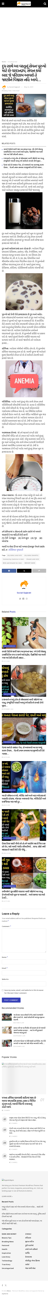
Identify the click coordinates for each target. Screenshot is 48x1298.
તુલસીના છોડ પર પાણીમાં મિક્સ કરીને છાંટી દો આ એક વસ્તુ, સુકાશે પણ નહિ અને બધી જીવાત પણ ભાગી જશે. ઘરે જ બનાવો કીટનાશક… (27, 1143)
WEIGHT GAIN (30, 563)
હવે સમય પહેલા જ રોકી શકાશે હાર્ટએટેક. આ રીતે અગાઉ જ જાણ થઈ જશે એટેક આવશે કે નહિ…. (30, 1042)
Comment (6, 926)
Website (5, 979)
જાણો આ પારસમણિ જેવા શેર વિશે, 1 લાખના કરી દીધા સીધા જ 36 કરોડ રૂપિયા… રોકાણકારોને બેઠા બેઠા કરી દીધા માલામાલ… (27, 1157)
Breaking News (8, 1241)
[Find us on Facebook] (2, 1285)
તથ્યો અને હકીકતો (31, 1249)
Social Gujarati (14, 87)
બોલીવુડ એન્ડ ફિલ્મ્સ (32, 1260)
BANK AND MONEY (9, 1234)
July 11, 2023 (6, 901)
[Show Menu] (3, 3)
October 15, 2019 (19, 1023)
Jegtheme (5, 1293)
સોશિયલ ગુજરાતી (15, 549)
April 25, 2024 (7, 853)
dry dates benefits (31, 555)
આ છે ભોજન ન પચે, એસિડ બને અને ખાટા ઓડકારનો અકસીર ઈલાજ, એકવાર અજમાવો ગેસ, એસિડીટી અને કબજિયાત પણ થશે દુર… (24, 798)
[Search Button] (45, 3)
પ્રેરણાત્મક (28, 1256)
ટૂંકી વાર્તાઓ (29, 1245)
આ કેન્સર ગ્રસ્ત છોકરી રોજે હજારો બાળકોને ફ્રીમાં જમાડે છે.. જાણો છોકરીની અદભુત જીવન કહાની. (29, 1017)
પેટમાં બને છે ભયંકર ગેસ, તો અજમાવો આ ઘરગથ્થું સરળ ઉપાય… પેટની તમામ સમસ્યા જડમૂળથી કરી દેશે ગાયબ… (24, 166)
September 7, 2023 (8, 709)
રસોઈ (27, 1264)
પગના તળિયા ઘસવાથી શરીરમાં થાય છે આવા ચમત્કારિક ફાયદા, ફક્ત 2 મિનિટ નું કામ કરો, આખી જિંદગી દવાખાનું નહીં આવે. (19, 1102)
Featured (5, 1245)
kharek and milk (33, 559)
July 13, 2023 (6, 757)
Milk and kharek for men (12, 563)
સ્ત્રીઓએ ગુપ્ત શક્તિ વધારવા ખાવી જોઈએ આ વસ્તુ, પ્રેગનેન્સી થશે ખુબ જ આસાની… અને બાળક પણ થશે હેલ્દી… (23, 894)
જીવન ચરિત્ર (29, 1241)
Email (5, 968)
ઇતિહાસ (28, 1237)
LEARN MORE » (7, 1196)
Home (4, 61)
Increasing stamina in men (13, 559)
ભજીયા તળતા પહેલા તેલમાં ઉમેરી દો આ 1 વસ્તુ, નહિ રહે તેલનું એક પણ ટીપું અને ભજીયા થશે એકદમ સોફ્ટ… (27, 1118)
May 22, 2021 (28, 87)
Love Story (6, 1256)
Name (5, 957)
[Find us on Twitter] (6, 1285)
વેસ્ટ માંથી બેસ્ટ (30, 1268)
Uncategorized (12, 61)
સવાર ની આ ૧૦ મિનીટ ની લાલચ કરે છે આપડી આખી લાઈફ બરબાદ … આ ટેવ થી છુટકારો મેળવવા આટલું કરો (29, 1030)
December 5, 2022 (20, 1046)
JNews (9, 1291)
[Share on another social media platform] (39, 571)
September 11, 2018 (20, 1036)
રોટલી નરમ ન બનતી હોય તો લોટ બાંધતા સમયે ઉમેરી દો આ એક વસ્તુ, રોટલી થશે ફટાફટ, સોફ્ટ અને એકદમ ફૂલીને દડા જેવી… (27, 1130)
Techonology (7, 1260)
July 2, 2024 (6, 661)
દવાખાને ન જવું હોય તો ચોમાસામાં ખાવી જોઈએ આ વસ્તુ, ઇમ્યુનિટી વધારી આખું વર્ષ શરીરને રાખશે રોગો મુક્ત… (24, 159)
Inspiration (6, 1253)
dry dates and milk (15, 555)
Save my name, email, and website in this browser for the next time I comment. (24, 991)
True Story (6, 1264)
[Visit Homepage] (24, 3)
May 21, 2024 (6, 805)
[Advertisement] (24, 33)
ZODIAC (28, 1234)
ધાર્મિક (27, 1253)
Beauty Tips (6, 1237)
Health (4, 1249)
